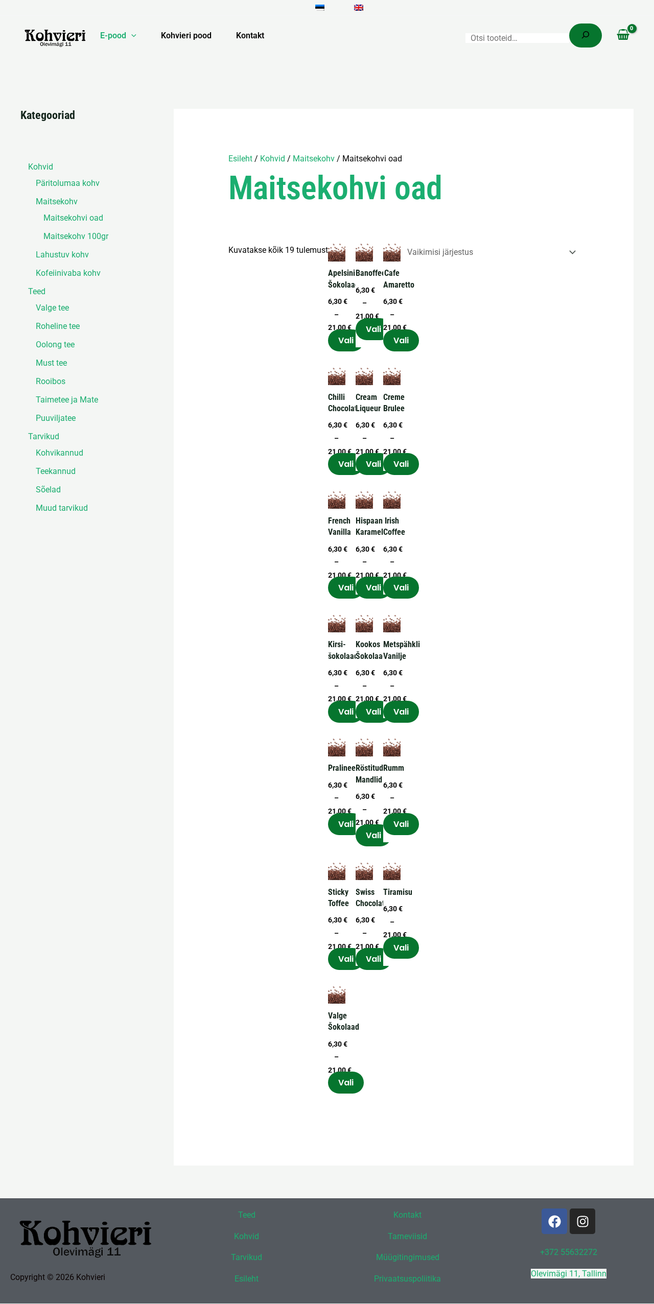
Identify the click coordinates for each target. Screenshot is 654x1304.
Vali (346, 340)
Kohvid (272, 158)
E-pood (113, 35)
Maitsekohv (314, 158)
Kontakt (250, 35)
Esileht (240, 158)
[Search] (585, 35)
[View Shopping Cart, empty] (623, 35)
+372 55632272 (568, 1252)
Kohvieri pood (186, 35)
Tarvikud (246, 1258)
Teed (246, 1215)
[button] (131, 35)
